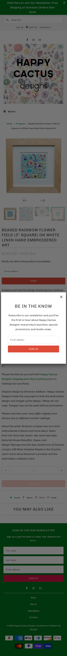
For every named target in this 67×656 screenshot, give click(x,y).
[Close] (61, 297)
